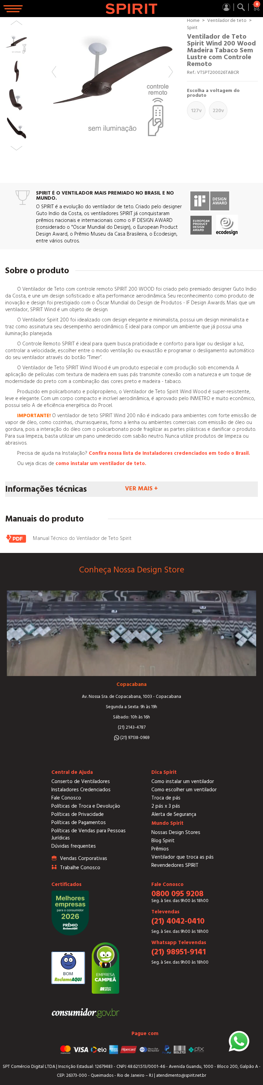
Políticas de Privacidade (77, 814)
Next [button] (170, 72)
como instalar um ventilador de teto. (100, 463)
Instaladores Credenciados (81, 789)
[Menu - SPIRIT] (13, 8)
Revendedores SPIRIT (175, 865)
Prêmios (160, 848)
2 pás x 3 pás (165, 806)
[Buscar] (241, 7)
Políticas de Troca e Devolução (85, 806)
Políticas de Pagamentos (78, 822)
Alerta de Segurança (173, 814)
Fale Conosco (66, 798)
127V (196, 110)
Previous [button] (54, 72)
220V (218, 110)
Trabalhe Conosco (80, 867)
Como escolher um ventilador (184, 789)
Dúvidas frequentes (73, 846)
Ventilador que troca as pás (182, 857)
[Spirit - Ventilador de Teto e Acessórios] (131, 8)
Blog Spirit (163, 840)
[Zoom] (112, 77)
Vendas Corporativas (83, 858)
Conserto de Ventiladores (80, 781)
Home (193, 20)
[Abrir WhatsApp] (239, 1041)
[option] (112, 77)
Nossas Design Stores (175, 832)
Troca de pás (165, 798)
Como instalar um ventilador (182, 781)
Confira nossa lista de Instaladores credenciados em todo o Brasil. (169, 453)
